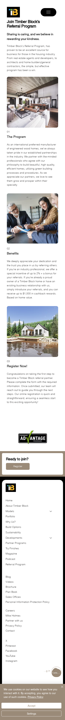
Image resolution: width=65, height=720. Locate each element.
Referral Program (15, 564)
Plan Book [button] (12, 591)
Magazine (11, 553)
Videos (10, 581)
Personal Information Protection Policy (27, 602)
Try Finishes (12, 548)
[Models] (50, 511)
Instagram (11, 660)
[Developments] (50, 538)
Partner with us (14, 620)
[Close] (60, 689)
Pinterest (11, 645)
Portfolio (10, 516)
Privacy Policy (14, 625)
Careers (10, 610)
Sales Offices (13, 597)
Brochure (11, 586)
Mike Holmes (13, 615)
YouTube (10, 655)
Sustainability (13, 532)
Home (9, 500)
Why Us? (11, 521)
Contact (10, 630)
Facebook (11, 650)
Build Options (13, 527)
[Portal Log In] (56, 671)
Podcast (10, 559)
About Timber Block (17, 505)
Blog (8, 576)
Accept (31, 705)
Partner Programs (16, 543)
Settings (31, 713)
